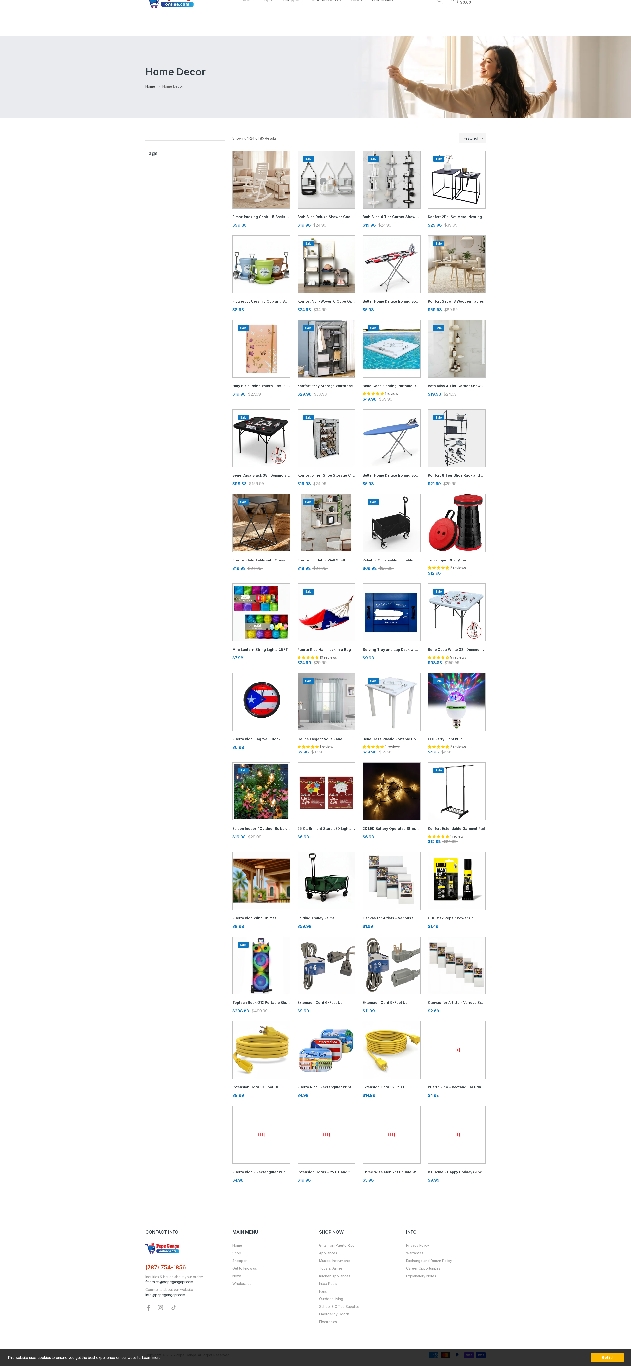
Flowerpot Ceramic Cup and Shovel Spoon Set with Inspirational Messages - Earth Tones (261, 301)
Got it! (607, 1357)
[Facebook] (148, 1307)
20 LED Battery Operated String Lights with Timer (391, 828)
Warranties (414, 1253)
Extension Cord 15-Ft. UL (384, 1087)
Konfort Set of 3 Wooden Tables (456, 301)
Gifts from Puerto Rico (337, 1245)
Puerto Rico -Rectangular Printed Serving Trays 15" (326, 1087)
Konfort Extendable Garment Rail (456, 828)
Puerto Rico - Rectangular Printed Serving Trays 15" (457, 1087)
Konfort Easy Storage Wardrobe (325, 386)
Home (237, 1245)
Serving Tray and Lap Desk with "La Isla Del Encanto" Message (391, 650)
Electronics (328, 1322)
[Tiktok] (173, 1307)
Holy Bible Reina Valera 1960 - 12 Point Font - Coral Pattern (261, 386)
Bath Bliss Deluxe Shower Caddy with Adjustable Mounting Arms (326, 217)
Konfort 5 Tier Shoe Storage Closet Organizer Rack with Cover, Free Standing (326, 475)
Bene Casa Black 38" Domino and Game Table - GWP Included (261, 475)
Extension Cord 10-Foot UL (255, 1087)
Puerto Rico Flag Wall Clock (256, 739)
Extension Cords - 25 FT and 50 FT (326, 1172)
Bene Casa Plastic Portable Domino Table (391, 739)
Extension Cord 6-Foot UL (320, 1002)
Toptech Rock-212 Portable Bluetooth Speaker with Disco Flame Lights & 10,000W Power (261, 1002)
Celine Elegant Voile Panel (320, 739)
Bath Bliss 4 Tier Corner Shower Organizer (457, 386)
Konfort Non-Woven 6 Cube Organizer (326, 301)
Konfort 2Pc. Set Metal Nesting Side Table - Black (457, 217)
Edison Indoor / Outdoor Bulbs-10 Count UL (261, 828)
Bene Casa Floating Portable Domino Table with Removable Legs (391, 386)
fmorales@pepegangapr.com (169, 1282)
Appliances (328, 1253)
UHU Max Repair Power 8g (451, 918)
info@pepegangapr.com (165, 1295)
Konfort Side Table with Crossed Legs (261, 560)
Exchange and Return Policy (429, 1261)
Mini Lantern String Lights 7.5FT (260, 650)
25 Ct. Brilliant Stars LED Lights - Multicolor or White (326, 828)
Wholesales (241, 1283)
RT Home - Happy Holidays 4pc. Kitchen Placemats (457, 1172)
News (237, 1276)
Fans (323, 1291)
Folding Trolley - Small (317, 918)
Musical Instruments (335, 1261)
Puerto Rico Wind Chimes (254, 918)
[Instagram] (160, 1307)
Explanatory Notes (421, 1276)
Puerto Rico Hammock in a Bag (324, 650)
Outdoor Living (331, 1299)
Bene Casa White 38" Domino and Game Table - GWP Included (457, 650)
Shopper (239, 1261)
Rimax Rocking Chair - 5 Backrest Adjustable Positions (261, 217)
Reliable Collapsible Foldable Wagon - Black (391, 560)
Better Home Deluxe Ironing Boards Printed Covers (391, 301)
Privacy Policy (417, 1245)
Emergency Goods (334, 1314)
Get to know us (244, 1268)
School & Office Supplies (339, 1306)
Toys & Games (331, 1268)
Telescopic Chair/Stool (448, 560)
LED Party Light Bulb (445, 739)
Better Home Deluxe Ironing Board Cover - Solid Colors (391, 475)
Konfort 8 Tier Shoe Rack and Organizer (457, 475)
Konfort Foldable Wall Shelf (321, 560)
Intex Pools (328, 1283)
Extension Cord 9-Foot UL (385, 1002)
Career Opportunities (423, 1268)
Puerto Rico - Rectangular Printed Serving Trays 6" (261, 1172)
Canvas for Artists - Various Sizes (391, 918)
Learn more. (151, 1357)
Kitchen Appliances (334, 1276)
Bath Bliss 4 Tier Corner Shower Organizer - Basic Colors (391, 217)
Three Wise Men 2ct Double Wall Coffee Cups (391, 1172)
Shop (236, 1253)
